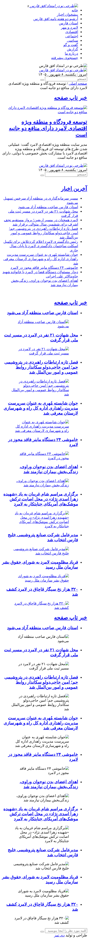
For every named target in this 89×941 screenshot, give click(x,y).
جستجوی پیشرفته (64, 58)
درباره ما (71, 53)
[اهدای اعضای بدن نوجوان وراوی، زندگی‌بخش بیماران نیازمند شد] (40, 485)
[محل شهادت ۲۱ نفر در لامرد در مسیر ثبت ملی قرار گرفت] (40, 353)
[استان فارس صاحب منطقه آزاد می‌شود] (40, 326)
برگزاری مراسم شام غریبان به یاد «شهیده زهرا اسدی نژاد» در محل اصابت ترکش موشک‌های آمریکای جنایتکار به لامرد (40, 499)
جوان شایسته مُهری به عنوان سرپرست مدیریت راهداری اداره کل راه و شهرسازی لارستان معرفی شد (40, 259)
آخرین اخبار (74, 189)
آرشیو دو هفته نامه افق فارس (55, 19)
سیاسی (72, 40)
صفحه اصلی (78, 83)
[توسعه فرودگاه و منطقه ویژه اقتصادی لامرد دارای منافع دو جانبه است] (44, 112)
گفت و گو (70, 45)
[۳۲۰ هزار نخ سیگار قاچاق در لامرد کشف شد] (40, 608)
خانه (75, 10)
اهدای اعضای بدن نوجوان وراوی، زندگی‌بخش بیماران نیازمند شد (49, 469)
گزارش (72, 49)
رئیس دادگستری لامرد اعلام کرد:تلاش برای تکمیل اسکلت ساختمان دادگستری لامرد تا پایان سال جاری (40, 246)
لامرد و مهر (69, 27)
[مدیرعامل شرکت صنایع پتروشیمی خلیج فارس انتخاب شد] (40, 553)
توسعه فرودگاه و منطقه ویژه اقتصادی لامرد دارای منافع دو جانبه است (48, 128)
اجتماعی (71, 36)
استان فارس (68, 23)
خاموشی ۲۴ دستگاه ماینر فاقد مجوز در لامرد (44, 267)
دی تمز (59, 935)
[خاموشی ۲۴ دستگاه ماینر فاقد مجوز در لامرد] (40, 458)
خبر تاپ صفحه (70, 98)
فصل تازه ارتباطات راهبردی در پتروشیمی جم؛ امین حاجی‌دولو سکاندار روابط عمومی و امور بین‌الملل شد (43, 233)
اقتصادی (71, 32)
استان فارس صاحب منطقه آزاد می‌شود (48, 207)
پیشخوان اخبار (67, 14)
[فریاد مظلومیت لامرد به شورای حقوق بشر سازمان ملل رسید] (40, 580)
